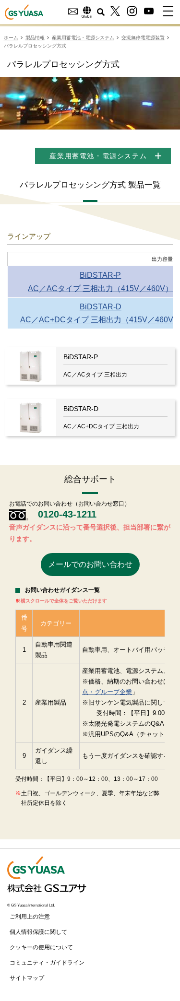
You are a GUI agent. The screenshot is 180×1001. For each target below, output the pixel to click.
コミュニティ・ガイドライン (47, 962)
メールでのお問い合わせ (90, 564)
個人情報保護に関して (38, 932)
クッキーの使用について (41, 947)
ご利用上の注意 (30, 916)
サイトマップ (27, 978)
